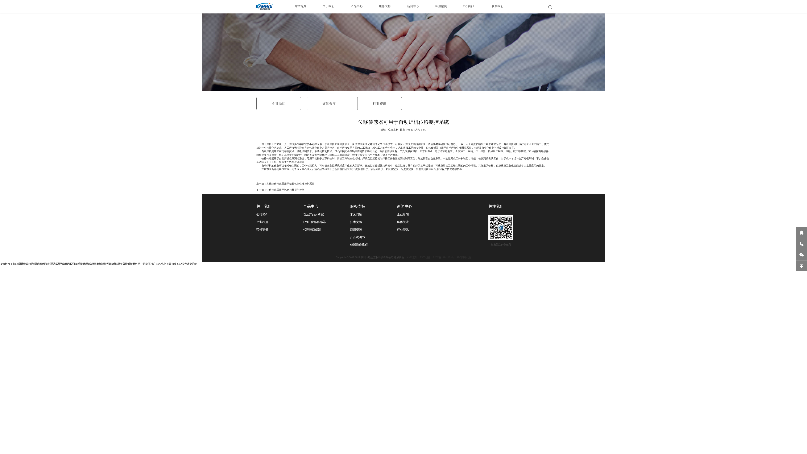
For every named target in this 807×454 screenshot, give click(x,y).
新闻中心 (413, 6)
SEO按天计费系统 (187, 263)
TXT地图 (425, 257)
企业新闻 (278, 103)
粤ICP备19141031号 (443, 257)
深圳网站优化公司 (65, 263)
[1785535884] (801, 232)
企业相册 (262, 222)
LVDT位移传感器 (314, 222)
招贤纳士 (469, 6)
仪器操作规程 (359, 244)
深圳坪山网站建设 (106, 263)
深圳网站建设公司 (23, 263)
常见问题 (356, 214)
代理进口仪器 (312, 229)
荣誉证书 (262, 229)
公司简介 (262, 214)
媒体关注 (329, 103)
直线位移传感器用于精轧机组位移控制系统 (290, 183)
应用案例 (441, 6)
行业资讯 (379, 103)
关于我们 (328, 6)
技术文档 (356, 222)
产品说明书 (357, 237)
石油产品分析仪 (313, 214)
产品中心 (357, 6)
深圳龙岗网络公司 (44, 263)
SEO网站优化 (463, 257)
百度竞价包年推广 (127, 263)
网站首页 (300, 6)
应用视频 (356, 229)
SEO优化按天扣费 (166, 263)
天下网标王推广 (147, 263)
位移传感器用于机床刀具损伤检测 (285, 189)
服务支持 (385, 6)
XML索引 (412, 257)
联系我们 (497, 6)
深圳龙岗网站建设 (86, 263)
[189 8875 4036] (801, 243)
